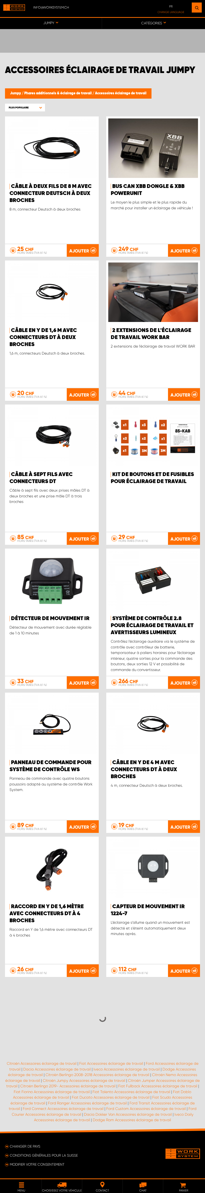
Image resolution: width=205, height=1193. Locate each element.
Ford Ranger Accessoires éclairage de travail (87, 1103)
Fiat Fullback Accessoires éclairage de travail (157, 1086)
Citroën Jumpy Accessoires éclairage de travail (84, 1080)
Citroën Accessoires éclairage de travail (41, 1063)
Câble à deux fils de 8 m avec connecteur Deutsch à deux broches (51, 193)
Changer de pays (25, 1146)
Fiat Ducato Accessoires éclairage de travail (111, 1097)
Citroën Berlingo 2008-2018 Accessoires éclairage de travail (97, 1075)
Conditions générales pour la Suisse (44, 1155)
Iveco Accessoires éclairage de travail (127, 1069)
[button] (25, 107)
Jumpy (16, 93)
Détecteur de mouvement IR (50, 618)
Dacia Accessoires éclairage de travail (57, 1069)
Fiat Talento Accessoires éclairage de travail (131, 1092)
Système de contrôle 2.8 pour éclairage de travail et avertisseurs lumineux (152, 625)
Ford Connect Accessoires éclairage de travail (63, 1108)
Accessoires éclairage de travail (120, 93)
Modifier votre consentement (37, 1164)
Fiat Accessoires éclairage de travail (111, 1063)
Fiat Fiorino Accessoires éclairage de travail (52, 1092)
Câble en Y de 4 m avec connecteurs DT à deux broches (144, 769)
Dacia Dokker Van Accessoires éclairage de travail (128, 1114)
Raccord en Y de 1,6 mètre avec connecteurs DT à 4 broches (47, 913)
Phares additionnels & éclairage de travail (58, 93)
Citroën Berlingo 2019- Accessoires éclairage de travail (68, 1086)
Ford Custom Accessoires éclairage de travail (146, 1108)
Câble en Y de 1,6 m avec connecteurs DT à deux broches (43, 337)
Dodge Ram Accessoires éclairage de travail (132, 1120)
